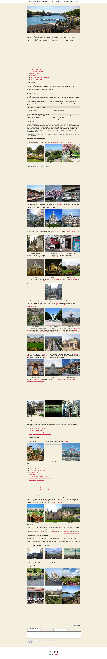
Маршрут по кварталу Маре (36, 430)
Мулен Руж (56, 231)
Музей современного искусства (64, 379)
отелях (42, 531)
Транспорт (57, 1)
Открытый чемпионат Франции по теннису (39, 487)
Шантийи (60, 502)
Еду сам (77, 1)
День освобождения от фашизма (37, 470)
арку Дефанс (43, 280)
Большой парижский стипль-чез (37, 485)
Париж (34, 1)
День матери (32, 484)
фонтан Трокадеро (31, 306)
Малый (49, 331)
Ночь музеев (32, 482)
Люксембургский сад (58, 256)
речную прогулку (58, 164)
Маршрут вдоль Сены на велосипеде (38, 428)
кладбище (75, 231)
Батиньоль (68, 142)
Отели (66, 1)
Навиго (46, 499)
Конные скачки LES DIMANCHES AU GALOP (40, 478)
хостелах (54, 531)
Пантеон (45, 256)
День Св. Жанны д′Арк (34, 468)
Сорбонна (50, 256)
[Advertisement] (53, 50)
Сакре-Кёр (61, 204)
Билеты (63, 1)
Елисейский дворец (36, 331)
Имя (41, 629)
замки (56, 497)
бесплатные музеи (38, 379)
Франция (39, 1)
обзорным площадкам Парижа (54, 279)
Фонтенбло (73, 500)
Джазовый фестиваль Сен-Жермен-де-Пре (39, 489)
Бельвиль (63, 142)
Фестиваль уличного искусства (37, 491)
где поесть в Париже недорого (71, 533)
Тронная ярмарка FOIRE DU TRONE (38, 476)
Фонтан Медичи (56, 304)
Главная (30, 1)
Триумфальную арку (31, 280)
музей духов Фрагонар (38, 381)
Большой (44, 331)
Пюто (50, 502)
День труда (32, 474)
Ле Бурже (54, 502)
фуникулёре (63, 206)
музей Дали (70, 231)
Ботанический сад (53, 142)
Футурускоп (41, 441)
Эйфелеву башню (73, 279)
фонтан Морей (63, 304)
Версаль (64, 500)
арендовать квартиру (66, 531)
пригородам (47, 497)
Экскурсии (71, 1)
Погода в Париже (34, 4)
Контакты (56, 654)
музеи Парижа (43, 354)
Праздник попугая (33, 472)
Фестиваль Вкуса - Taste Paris (36, 480)
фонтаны (57, 303)
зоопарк (66, 441)
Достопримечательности (48, 1)
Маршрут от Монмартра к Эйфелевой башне (40, 434)
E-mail (68, 629)
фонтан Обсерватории (73, 304)
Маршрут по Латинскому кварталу (37, 432)
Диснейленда (71, 440)
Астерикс (29, 441)
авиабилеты (61, 527)
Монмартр (71, 229)
